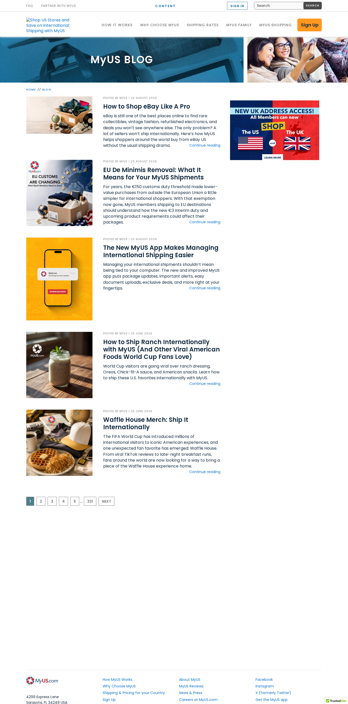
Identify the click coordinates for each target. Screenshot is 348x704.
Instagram (265, 686)
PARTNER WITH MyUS (58, 6)
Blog (46, 89)
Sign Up (309, 25)
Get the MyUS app (272, 699)
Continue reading (204, 145)
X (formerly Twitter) (273, 692)
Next (106, 501)
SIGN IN (237, 6)
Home (31, 89)
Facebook (264, 679)
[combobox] (288, 5)
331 (90, 501)
